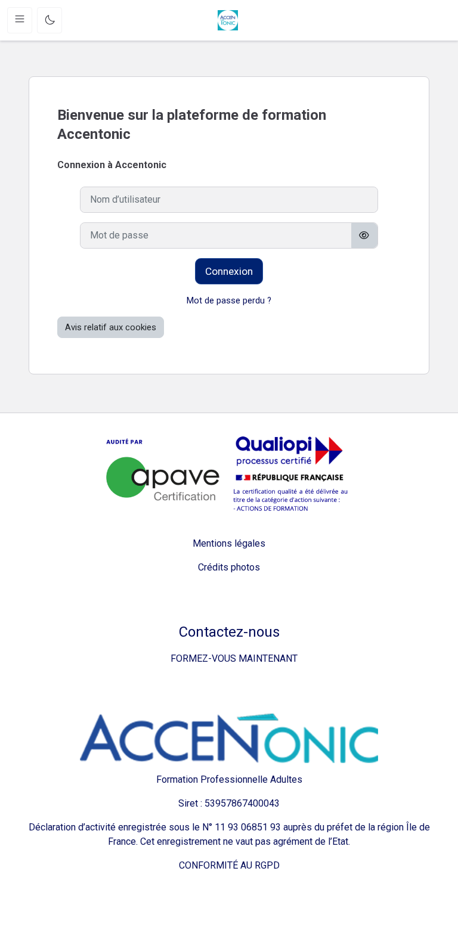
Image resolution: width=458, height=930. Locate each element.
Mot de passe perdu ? (229, 300)
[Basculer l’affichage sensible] (364, 235)
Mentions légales (229, 543)
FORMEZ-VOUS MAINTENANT (229, 658)
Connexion (229, 271)
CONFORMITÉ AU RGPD (229, 865)
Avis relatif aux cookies (110, 327)
